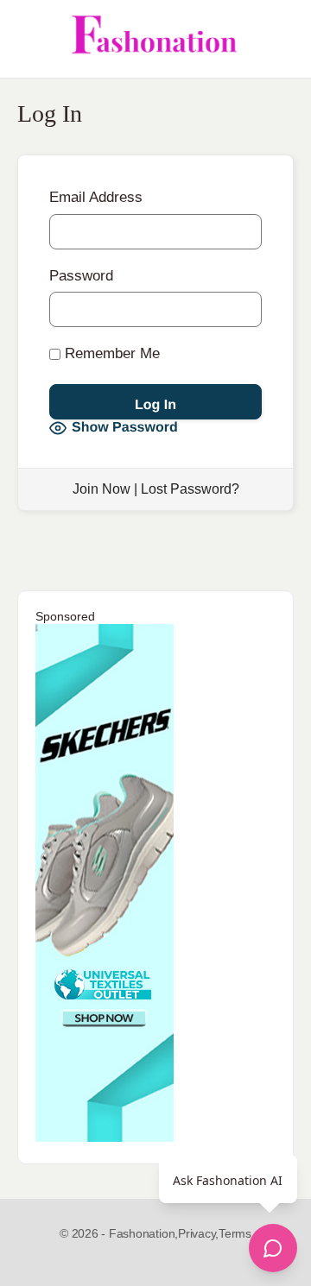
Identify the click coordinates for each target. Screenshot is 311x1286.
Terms (235, 1233)
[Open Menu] (27, 39)
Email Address (96, 197)
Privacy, (198, 1233)
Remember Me (110, 353)
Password (81, 276)
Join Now (101, 489)
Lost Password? (190, 489)
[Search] (279, 39)
